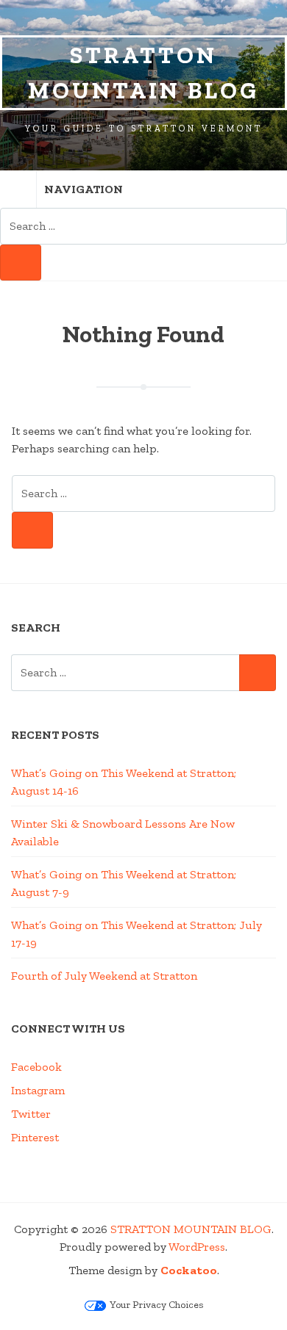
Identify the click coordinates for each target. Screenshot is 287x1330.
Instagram (38, 1090)
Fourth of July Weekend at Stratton (104, 976)
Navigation (83, 189)
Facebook (36, 1067)
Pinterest (35, 1137)
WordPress (197, 1247)
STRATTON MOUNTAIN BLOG (143, 72)
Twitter (31, 1114)
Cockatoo (188, 1270)
